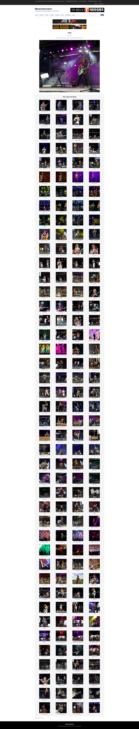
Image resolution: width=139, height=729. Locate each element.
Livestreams (57, 15)
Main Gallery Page (74, 37)
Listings (100, 1)
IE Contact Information (83, 1)
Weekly (73, 15)
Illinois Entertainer (43, 9)
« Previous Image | (59, 37)
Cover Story (41, 15)
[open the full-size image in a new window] (69, 92)
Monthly (62, 15)
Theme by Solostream (77, 726)
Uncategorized (68, 15)
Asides (37, 15)
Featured (46, 15)
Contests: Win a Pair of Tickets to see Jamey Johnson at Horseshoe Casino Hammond (49, 1)
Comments (102, 3)
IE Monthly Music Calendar (92, 1)
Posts (96, 3)
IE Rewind (51, 15)
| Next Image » (80, 37)
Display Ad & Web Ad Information (71, 1)
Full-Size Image (66, 37)
